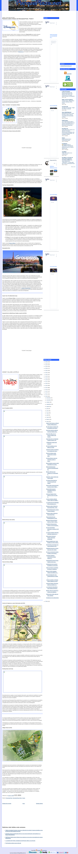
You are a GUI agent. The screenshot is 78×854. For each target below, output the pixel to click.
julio (47, 408)
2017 (46, 381)
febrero (48, 419)
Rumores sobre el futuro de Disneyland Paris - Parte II (17, 18)
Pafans (63, 137)
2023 (46, 368)
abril (47, 415)
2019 (46, 376)
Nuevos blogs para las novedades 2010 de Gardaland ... (51, 490)
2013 (46, 389)
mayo (47, 413)
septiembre (48, 404)
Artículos (39, 850)
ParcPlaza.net (65, 128)
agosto (47, 406)
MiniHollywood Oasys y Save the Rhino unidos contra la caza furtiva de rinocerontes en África (68, 115)
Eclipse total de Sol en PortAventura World (66, 140)
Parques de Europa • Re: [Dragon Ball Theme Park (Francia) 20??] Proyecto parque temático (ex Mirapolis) (68, 94)
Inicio (24, 803)
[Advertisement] (39, 13)
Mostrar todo (73, 166)
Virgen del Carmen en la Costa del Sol (67, 153)
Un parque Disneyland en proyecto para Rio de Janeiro (51, 482)
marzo (47, 417)
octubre (48, 402)
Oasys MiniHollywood (66, 112)
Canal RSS (69, 73)
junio (47, 410)
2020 (46, 374)
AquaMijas (64, 151)
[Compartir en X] (17, 795)
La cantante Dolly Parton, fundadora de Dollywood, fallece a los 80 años (20, 840)
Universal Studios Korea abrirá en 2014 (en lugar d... (51, 495)
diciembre (48, 397)
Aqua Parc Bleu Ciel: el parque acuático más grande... (51, 435)
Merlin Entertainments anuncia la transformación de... (52, 468)
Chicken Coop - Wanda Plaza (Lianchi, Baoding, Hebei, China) (68, 102)
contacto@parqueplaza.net (66, 65)
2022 (46, 370)
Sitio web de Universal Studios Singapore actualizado (51, 538)
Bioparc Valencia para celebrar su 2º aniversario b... (52, 473)
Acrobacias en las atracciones (52, 597)
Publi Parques (65, 120)
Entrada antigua (39, 803)
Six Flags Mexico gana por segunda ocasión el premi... (51, 460)
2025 (46, 364)
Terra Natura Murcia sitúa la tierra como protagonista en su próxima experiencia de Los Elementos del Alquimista (68, 123)
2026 (46, 361)
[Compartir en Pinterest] (20, 795)
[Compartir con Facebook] (19, 795)
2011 (46, 394)
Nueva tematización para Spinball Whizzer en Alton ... (52, 576)
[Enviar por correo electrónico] (14, 795)
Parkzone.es (21, 51)
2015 (46, 385)
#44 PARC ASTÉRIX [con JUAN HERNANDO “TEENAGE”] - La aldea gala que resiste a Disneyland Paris (68, 161)
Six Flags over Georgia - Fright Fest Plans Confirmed (68, 108)
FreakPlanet (64, 143)
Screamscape (65, 106)
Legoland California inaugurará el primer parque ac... (51, 557)
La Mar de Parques (66, 91)
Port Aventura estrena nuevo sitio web (13, 843)
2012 (46, 391)
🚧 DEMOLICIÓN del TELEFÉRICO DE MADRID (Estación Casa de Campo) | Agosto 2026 (68, 146)
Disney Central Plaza (26, 288)
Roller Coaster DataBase (67, 99)
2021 (46, 372)
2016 (46, 383)
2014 (46, 387)
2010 (46, 396)
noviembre (48, 400)
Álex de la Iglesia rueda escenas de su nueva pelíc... (51, 455)
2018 (46, 379)
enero (47, 421)
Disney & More (12, 243)
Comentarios (44, 850)
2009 (46, 601)
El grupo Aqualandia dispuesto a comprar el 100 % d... (52, 529)
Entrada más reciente (6, 803)
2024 (46, 366)
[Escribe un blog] (16, 795)
